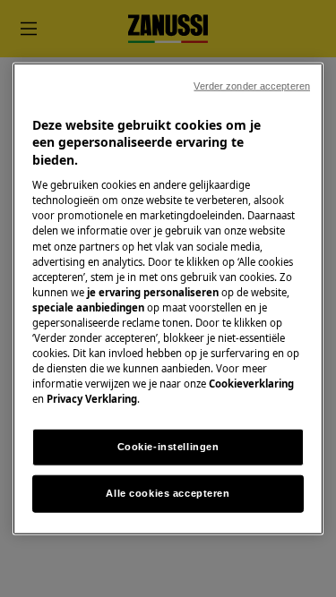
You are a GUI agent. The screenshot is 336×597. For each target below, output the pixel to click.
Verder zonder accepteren (252, 85)
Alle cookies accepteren (167, 493)
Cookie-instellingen (168, 446)
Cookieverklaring (251, 383)
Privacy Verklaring (92, 398)
